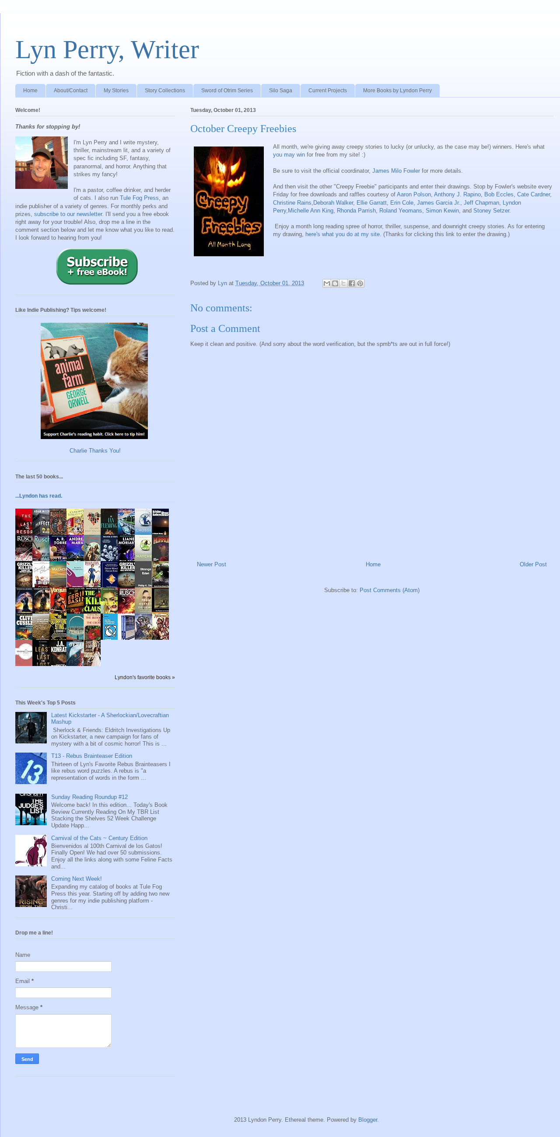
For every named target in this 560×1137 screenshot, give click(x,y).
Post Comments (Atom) (390, 590)
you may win (289, 154)
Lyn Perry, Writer (107, 49)
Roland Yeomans (400, 210)
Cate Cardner (533, 194)
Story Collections (165, 90)
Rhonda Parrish (356, 210)
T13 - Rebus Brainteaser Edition (91, 756)
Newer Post (211, 564)
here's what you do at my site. (343, 234)
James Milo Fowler (396, 170)
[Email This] (326, 283)
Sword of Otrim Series (227, 90)
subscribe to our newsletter (68, 214)
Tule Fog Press (139, 198)
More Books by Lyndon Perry (397, 90)
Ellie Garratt (372, 202)
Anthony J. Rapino (457, 194)
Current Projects (327, 90)
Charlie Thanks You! (95, 450)
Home (30, 90)
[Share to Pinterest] (360, 283)
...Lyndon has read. (38, 496)
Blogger (367, 1119)
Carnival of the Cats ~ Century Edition (99, 838)
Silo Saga (280, 90)
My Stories (116, 90)
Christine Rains (292, 202)
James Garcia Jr (437, 202)
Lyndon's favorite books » (145, 677)
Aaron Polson (414, 194)
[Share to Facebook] (351, 283)
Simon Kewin (442, 210)
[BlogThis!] (335, 283)
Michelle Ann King (310, 210)
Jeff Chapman (481, 202)
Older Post (533, 564)
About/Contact (71, 90)
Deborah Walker (333, 202)
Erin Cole (401, 202)
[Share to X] (343, 283)
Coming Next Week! (76, 878)
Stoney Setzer (491, 210)
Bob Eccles (499, 194)
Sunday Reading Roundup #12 (89, 797)
